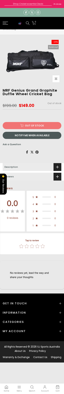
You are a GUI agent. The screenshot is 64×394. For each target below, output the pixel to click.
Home (6, 391)
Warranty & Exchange (16, 357)
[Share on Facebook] (27, 152)
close (58, 4)
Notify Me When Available (32, 135)
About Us (20, 351)
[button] (45, 197)
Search (32, 391)
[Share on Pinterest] (37, 152)
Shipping (56, 357)
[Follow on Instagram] (38, 12)
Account (45, 391)
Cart (58, 391)
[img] (12, 211)
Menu (19, 391)
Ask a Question (12, 144)
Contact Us (40, 357)
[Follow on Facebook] (25, 12)
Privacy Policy (37, 351)
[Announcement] (28, 4)
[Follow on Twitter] (32, 12)
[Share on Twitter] (32, 152)
